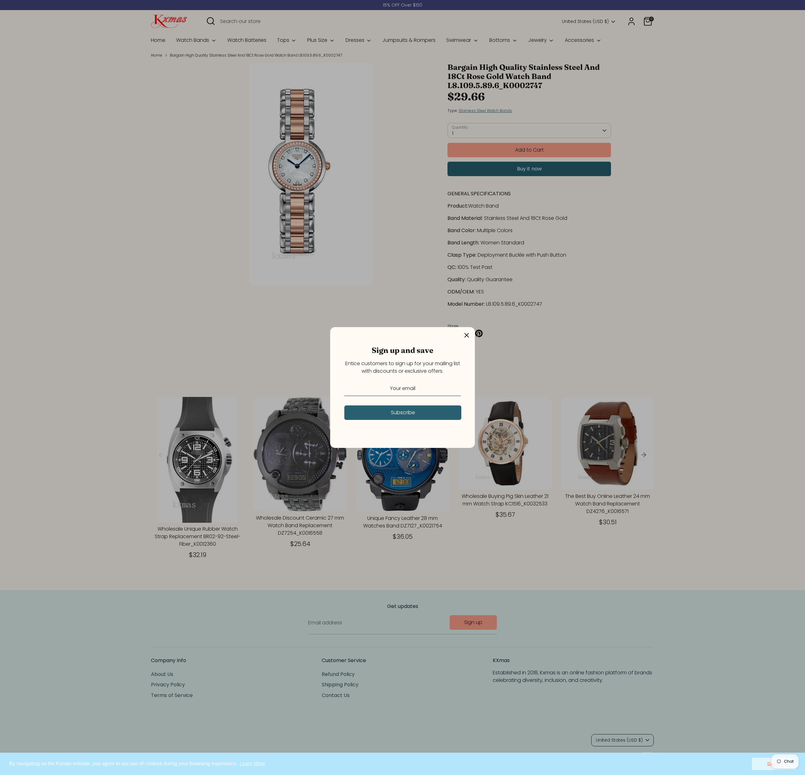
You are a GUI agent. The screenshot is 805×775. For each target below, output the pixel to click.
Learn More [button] (252, 763)
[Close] (467, 335)
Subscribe (403, 412)
